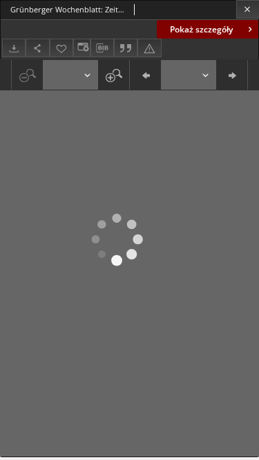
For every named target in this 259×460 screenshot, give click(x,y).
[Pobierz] (14, 48)
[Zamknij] (247, 9)
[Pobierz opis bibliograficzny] (102, 48)
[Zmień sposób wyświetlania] (81, 48)
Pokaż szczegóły (201, 29)
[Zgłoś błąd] (149, 48)
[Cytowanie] (125, 48)
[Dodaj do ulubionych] (61, 48)
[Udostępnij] (37, 48)
